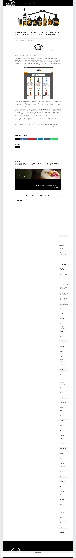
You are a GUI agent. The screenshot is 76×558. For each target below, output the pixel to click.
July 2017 (61, 425)
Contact (28, 3)
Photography (62, 512)
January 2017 (62, 440)
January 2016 (62, 468)
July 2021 (61, 351)
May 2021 (61, 356)
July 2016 (61, 453)
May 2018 (61, 410)
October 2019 (62, 382)
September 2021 (63, 346)
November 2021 (62, 341)
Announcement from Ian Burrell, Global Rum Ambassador (64, 261)
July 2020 (61, 369)
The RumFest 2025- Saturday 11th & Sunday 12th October (64, 256)
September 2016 (63, 448)
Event (61, 507)
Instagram (39, 129)
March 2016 (62, 463)
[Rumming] (16, 550)
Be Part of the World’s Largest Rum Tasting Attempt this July (64, 275)
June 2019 (61, 387)
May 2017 (61, 430)
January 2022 (62, 338)
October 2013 (62, 491)
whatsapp (54, 139)
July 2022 (61, 331)
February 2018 (62, 412)
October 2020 (62, 366)
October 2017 (62, 420)
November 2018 (62, 397)
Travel (61, 527)
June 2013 (61, 494)
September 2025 (63, 318)
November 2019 (62, 379)
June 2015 (61, 476)
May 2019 (61, 389)
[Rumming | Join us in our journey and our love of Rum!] (10, 3)
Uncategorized (62, 532)
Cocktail (61, 504)
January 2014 (62, 489)
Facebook (46, 129)
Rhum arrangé (65, 284)
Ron (33, 40)
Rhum (30, 40)
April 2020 (61, 374)
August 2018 (62, 405)
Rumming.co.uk (31, 109)
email (47, 139)
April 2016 (61, 461)
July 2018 (61, 407)
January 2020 (62, 377)
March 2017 (62, 435)
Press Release (62, 514)
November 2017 (62, 417)
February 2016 (62, 466)
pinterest (32, 139)
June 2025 (61, 323)
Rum (35, 40)
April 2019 (61, 392)
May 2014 (61, 486)
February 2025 (62, 326)
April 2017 (61, 433)
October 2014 (62, 481)
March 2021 (62, 361)
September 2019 (63, 384)
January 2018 (62, 415)
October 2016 (62, 445)
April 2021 (61, 359)
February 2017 (62, 438)
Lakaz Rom (27, 54)
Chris (40, 40)
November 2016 (62, 443)
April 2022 (61, 336)
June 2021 (61, 354)
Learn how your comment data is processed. (41, 230)
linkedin (40, 139)
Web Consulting (62, 535)
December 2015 (62, 471)
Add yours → (58, 195)
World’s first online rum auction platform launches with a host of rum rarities (21, 164)
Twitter (35, 129)
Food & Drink (62, 509)
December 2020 (62, 364)
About (20, 3)
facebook (25, 139)
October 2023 (62, 328)
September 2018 (63, 402)
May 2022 (61, 333)
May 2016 (61, 458)
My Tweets (60, 241)
